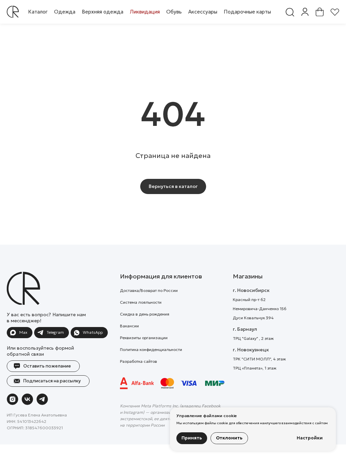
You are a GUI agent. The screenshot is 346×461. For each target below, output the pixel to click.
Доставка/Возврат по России (149, 290)
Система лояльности (141, 302)
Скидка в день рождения (144, 314)
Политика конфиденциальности (151, 349)
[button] (65, 11)
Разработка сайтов (138, 361)
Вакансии (129, 325)
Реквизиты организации (144, 337)
